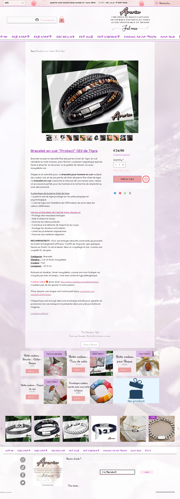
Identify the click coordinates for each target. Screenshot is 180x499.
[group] (90, 429)
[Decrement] (115, 164)
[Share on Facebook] (115, 193)
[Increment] (123, 164)
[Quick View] (18, 429)
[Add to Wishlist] (146, 179)
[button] (62, 19)
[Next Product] (178, 428)
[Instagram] (22, 459)
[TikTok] (22, 467)
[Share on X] (130, 193)
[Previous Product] (1, 428)
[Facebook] (22, 475)
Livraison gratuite (121, 155)
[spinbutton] (119, 164)
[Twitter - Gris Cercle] (22, 482)
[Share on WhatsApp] (125, 193)
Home (33, 51)
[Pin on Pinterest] (120, 193)
